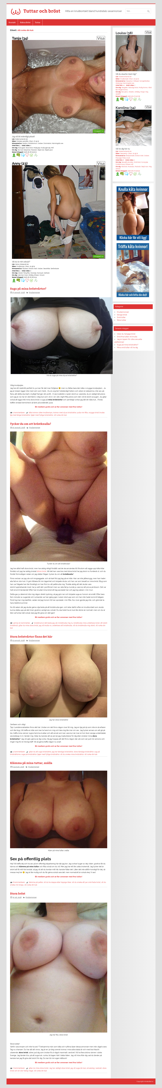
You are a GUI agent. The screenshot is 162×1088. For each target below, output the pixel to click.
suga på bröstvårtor (29, 754)
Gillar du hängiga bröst (126, 334)
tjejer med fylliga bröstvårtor (42, 415)
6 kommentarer (19, 882)
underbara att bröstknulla (62, 625)
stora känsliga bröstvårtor (84, 752)
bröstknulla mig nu (65, 623)
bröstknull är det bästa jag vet (46, 623)
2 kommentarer (19, 413)
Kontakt (12, 22)
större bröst (41, 571)
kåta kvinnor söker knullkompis (40, 413)
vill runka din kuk (60, 415)
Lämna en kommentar (21, 623)
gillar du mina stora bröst (28, 625)
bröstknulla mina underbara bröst (87, 623)
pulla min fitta (82, 413)
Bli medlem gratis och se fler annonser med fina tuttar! (58, 407)
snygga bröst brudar (96, 413)
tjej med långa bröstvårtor (20, 415)
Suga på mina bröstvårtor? (28, 288)
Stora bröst (17, 893)
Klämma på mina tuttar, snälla (31, 763)
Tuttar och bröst (41, 11)
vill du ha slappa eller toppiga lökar (57, 882)
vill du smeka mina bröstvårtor (72, 754)
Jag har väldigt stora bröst (59, 1068)
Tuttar (37, 22)
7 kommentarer (19, 1068)
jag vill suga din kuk (78, 1068)
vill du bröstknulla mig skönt (84, 625)
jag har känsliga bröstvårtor (62, 752)
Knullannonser (34, 292)
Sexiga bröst (122, 315)
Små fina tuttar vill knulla (127, 337)
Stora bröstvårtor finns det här (31, 636)
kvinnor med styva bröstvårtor (64, 413)
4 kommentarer (19, 752)
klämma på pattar (36, 882)
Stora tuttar (121, 320)
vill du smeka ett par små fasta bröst (86, 882)
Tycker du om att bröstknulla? (30, 424)
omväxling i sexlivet (94, 1068)
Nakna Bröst (25, 22)
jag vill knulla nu (45, 625)
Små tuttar (121, 317)
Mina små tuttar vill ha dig (127, 347)
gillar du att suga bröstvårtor (40, 752)
